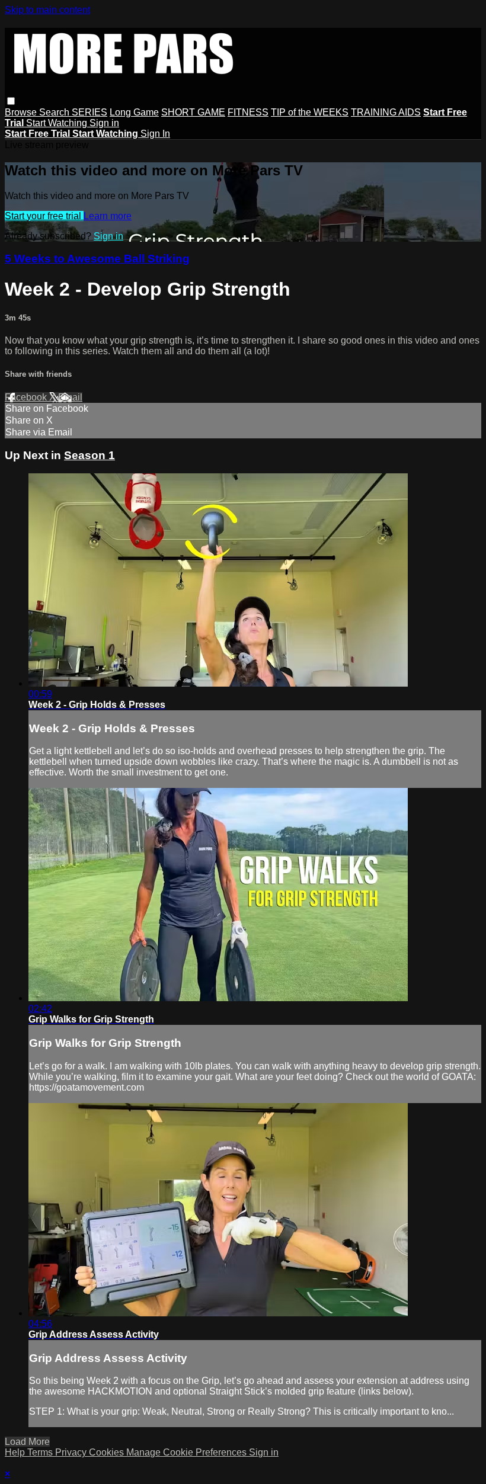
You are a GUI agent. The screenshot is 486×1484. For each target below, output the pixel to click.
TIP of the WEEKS (309, 112)
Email (70, 397)
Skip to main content (47, 10)
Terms (41, 1452)
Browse (22, 112)
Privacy (72, 1452)
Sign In (155, 134)
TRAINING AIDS (386, 112)
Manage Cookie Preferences (187, 1452)
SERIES (89, 112)
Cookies (107, 1452)
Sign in (104, 123)
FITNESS (248, 112)
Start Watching (57, 123)
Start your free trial (44, 216)
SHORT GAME (193, 112)
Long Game (134, 112)
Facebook (27, 397)
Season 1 (89, 455)
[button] (11, 101)
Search (55, 112)
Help (16, 1452)
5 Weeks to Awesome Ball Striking (97, 258)
